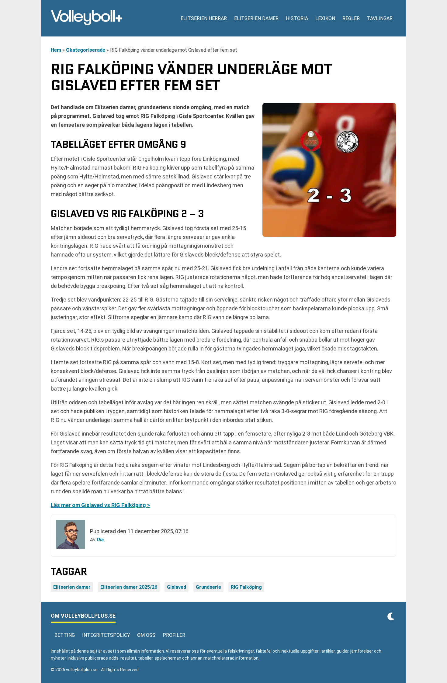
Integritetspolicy (106, 635)
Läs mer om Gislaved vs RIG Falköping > (100, 505)
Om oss (146, 635)
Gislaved (176, 587)
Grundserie (208, 587)
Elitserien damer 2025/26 (128, 587)
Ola (100, 540)
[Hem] (87, 18)
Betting (64, 635)
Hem (56, 50)
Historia (297, 18)
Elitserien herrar (204, 18)
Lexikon (325, 18)
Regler (351, 18)
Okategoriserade (85, 50)
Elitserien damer (256, 18)
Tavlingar (380, 18)
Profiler (174, 635)
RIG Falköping (246, 587)
